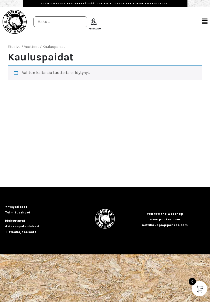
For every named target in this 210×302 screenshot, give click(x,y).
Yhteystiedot (16, 207)
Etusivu (14, 47)
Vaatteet (31, 47)
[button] (205, 21)
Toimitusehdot (17, 212)
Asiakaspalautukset (22, 226)
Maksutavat (15, 220)
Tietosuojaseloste (20, 232)
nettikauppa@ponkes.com (165, 225)
